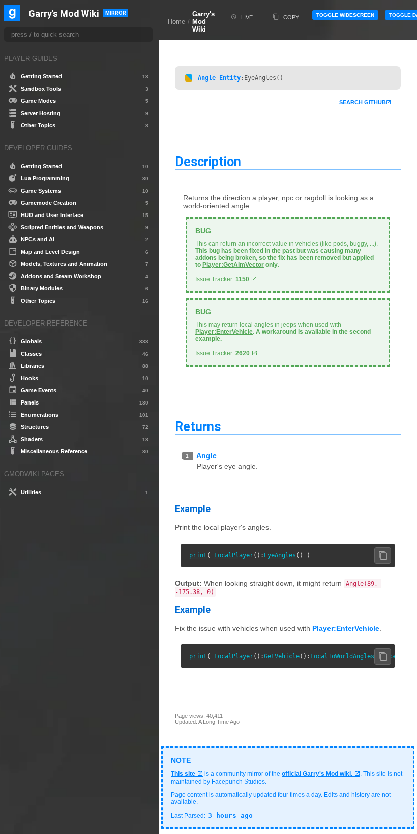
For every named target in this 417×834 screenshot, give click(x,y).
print (198, 555)
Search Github (362, 102)
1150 (242, 279)
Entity (230, 78)
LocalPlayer (233, 555)
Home (176, 21)
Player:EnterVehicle (224, 331)
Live (247, 17)
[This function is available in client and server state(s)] (188, 78)
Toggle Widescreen (345, 15)
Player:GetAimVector (233, 264)
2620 (242, 353)
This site (183, 773)
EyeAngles (280, 555)
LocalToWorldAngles (342, 656)
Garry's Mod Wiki (203, 21)
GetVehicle (282, 656)
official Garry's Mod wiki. (317, 773)
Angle (207, 78)
